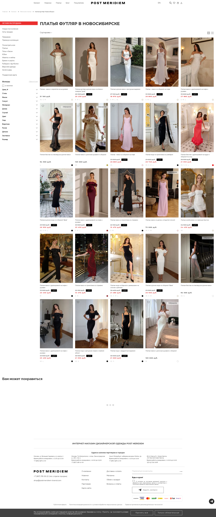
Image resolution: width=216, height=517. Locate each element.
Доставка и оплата (114, 471)
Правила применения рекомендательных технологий (144, 504)
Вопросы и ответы (114, 484)
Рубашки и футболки (10, 64)
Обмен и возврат (113, 480)
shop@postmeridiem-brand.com (47, 480)
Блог (68, 3)
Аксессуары (7, 70)
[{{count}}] (178, 3)
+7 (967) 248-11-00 (77, 462)
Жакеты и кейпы (8, 58)
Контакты (85, 480)
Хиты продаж (7, 32)
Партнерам (86, 484)
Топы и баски (7, 51)
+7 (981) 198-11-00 (115, 461)
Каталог (37, 3)
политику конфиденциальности (70, 514)
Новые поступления (10, 29)
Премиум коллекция (10, 40)
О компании (86, 471)
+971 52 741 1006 (152, 462)
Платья (58, 3)
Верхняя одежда (9, 67)
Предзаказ (6, 37)
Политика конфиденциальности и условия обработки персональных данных (95, 504)
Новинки (47, 3)
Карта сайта (86, 488)
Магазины (110, 476)
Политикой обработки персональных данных (146, 484)
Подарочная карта (9, 75)
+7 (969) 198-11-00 (40, 461)
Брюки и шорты (8, 61)
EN (159, 3)
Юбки (4, 54)
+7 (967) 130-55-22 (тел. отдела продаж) (50, 476)
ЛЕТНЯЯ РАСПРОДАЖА (11, 23)
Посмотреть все (8, 45)
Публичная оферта (59, 504)
